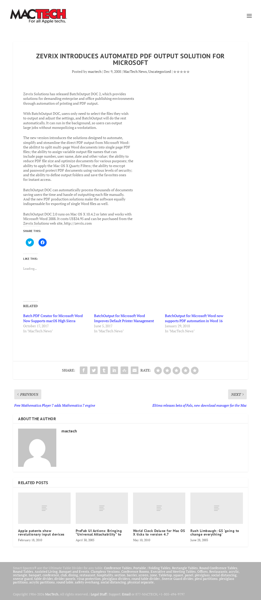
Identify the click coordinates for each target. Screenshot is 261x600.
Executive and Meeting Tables (173, 571)
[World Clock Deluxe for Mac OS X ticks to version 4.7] (159, 508)
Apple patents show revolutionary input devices (41, 532)
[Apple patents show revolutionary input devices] (44, 508)
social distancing (224, 575)
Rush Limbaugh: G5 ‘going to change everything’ (214, 532)
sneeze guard (23, 578)
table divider (43, 578)
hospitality (105, 575)
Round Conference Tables (218, 568)
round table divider (146, 578)
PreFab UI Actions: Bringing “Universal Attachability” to (99, 532)
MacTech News (135, 71)
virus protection (89, 578)
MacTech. (52, 594)
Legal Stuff (99, 594)
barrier (132, 575)
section (119, 575)
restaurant (87, 575)
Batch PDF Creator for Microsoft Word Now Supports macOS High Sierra (53, 318)
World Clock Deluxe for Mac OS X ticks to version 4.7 (159, 532)
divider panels (64, 578)
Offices (202, 571)
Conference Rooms (135, 571)
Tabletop (165, 575)
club (64, 575)
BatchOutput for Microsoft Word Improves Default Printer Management (124, 318)
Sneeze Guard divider (177, 578)
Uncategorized (159, 71)
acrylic (234, 571)
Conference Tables (118, 568)
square (178, 575)
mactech (94, 71)
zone (153, 575)
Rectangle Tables (185, 568)
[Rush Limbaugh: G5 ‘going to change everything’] (216, 508)
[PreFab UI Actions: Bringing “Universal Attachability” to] (102, 508)
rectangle (20, 575)
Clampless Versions (105, 571)
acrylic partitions (42, 582)
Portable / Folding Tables (152, 568)
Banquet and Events (74, 571)
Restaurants (218, 571)
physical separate (140, 582)
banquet (35, 575)
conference (51, 575)
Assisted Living (46, 571)
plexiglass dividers (116, 578)
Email (126, 594)
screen (143, 575)
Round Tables (23, 571)
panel (189, 575)
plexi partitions (206, 578)
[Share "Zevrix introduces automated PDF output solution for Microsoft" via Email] (134, 370)
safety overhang (87, 582)
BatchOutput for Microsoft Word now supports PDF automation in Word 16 (194, 318)
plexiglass (202, 575)
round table (64, 582)
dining (73, 575)
